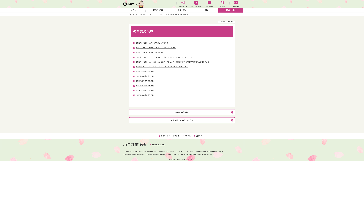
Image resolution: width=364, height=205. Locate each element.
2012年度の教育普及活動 (145, 76)
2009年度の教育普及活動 (145, 90)
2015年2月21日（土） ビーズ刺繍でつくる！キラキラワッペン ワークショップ (164, 57)
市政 (206, 10)
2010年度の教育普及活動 (145, 85)
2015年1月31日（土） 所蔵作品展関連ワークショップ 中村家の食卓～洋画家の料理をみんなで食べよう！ (173, 62)
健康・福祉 (182, 10)
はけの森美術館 (172, 14)
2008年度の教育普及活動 (145, 95)
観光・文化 (230, 10)
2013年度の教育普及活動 (145, 71)
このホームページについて (170, 136)
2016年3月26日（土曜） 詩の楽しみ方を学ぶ (152, 43)
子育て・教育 (158, 10)
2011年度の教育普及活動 (145, 81)
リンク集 (187, 136)
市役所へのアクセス (158, 144)
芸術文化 (162, 14)
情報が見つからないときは (182, 120)
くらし (133, 10)
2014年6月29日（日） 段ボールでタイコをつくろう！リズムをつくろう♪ (162, 66)
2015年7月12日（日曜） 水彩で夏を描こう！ (152, 52)
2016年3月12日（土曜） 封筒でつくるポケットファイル (156, 47)
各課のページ (200, 136)
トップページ (143, 14)
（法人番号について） (216, 151)
